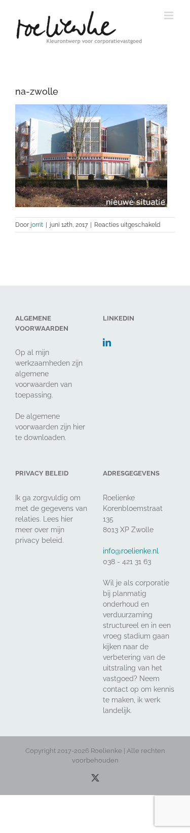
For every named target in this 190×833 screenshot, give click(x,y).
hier (79, 427)
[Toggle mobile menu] (169, 15)
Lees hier (58, 519)
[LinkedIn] (107, 342)
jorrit (36, 224)
